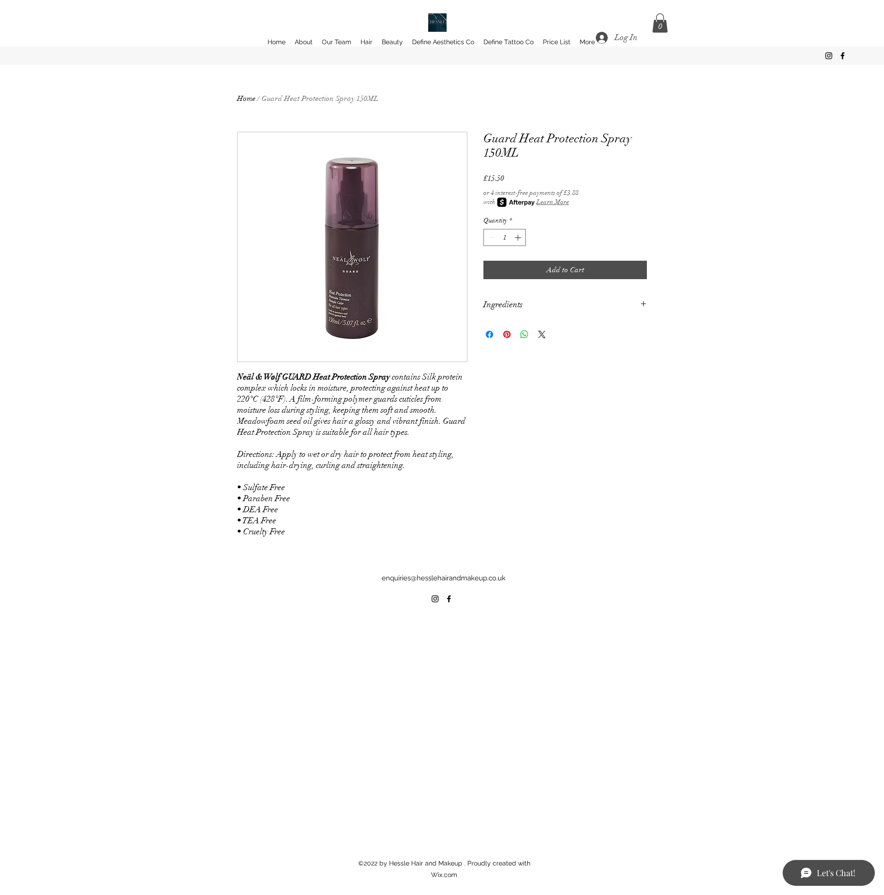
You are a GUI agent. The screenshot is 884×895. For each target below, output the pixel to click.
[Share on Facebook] (489, 334)
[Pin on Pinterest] (506, 334)
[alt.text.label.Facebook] (842, 55)
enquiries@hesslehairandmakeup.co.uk (444, 578)
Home (246, 98)
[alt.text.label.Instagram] (828, 55)
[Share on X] (541, 334)
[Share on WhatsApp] (524, 334)
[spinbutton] (504, 237)
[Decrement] (490, 237)
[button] (660, 23)
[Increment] (518, 237)
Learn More (552, 202)
